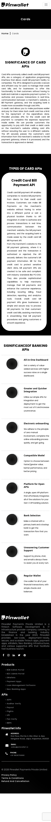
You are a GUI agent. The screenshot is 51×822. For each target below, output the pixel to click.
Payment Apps (13, 681)
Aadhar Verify (13, 703)
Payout (10, 707)
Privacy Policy (9, 775)
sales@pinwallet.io (19, 747)
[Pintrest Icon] (25, 655)
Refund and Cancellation (15, 781)
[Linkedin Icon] (14, 655)
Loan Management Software (21, 685)
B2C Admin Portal (15, 673)
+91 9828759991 (17, 755)
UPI (8, 715)
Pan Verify (11, 719)
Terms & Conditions (12, 778)
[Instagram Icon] (8, 655)
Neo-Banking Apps (16, 689)
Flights (9, 711)
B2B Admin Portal (15, 670)
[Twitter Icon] (19, 655)
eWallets (10, 677)
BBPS (9, 723)
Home (5, 33)
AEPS (8, 699)
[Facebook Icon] (3, 655)
